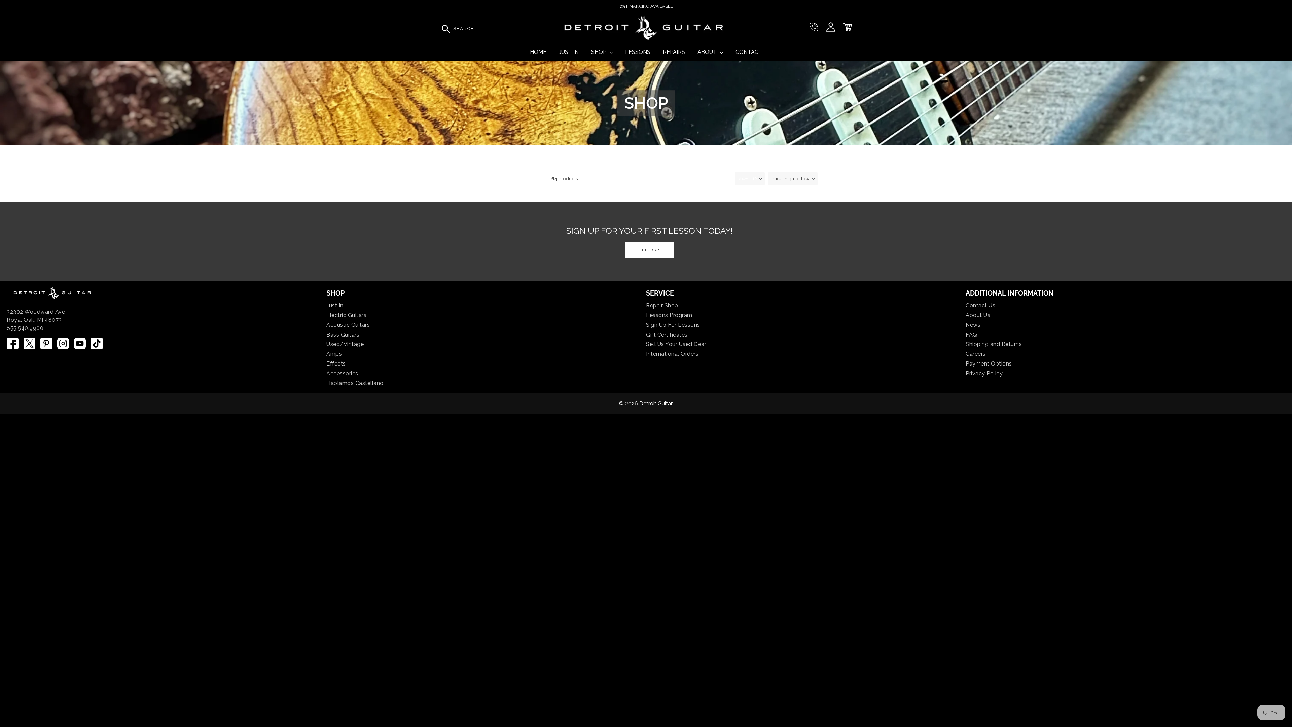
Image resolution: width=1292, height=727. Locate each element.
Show (743, 178)
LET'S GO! (649, 250)
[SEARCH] (444, 28)
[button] (793, 178)
